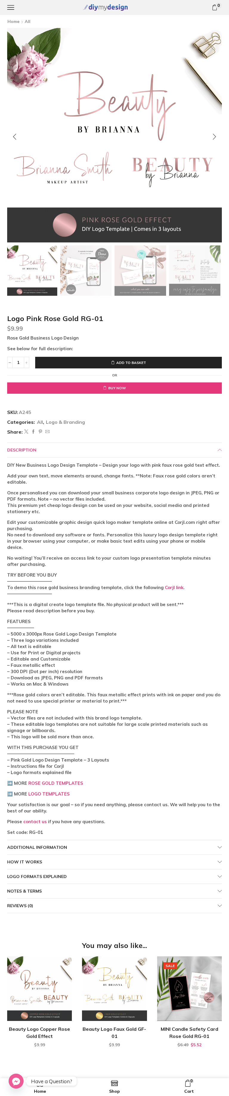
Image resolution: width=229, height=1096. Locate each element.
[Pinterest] (40, 432)
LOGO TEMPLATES (49, 794)
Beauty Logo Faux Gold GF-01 (114, 1032)
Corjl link (174, 587)
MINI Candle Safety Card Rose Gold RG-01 (189, 1032)
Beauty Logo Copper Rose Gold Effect (39, 1032)
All (27, 21)
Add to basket (131, 362)
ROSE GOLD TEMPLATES (55, 783)
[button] (14, 136)
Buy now (117, 388)
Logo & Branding (65, 422)
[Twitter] (26, 432)
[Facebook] (33, 432)
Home (13, 21)
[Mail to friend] (46, 432)
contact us (35, 821)
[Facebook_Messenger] (16, 1081)
